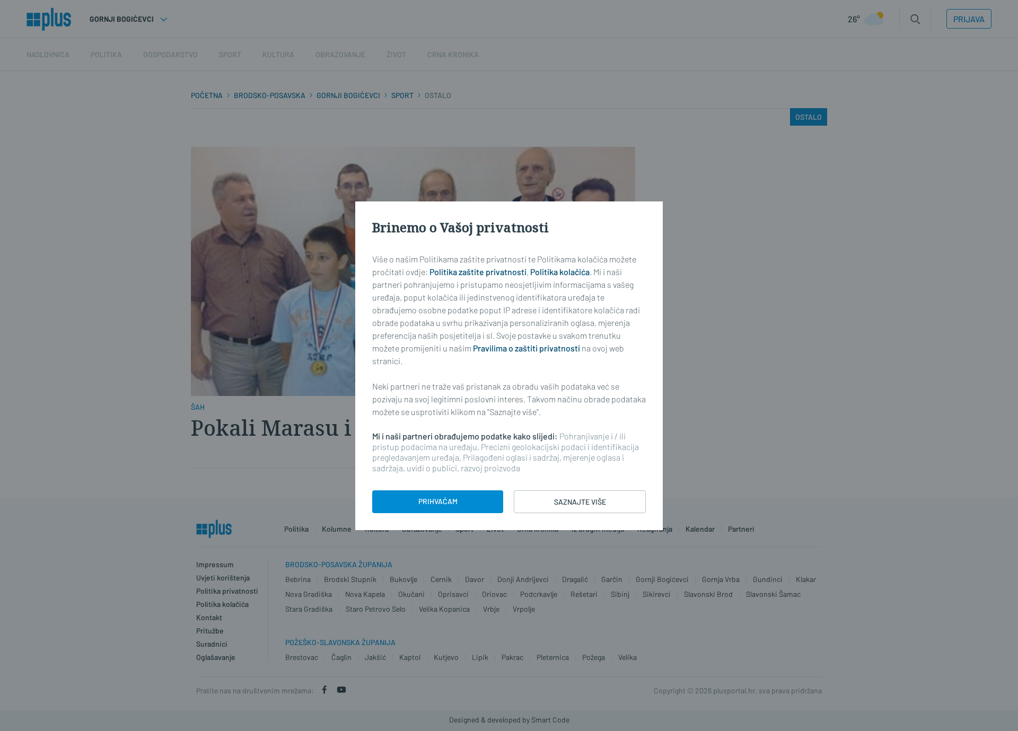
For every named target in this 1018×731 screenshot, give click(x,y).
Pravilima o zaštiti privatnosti (526, 348)
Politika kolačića (560, 272)
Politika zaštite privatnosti (477, 272)
